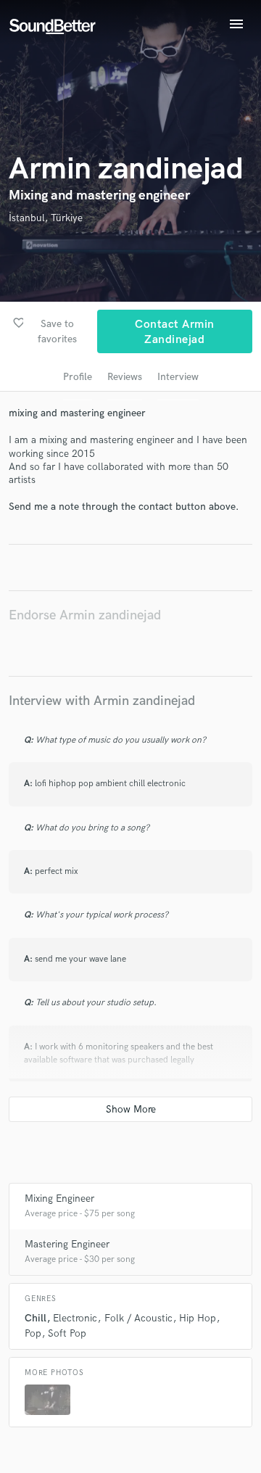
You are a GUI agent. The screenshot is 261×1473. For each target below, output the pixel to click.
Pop (33, 1333)
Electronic (75, 1318)
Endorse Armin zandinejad (85, 615)
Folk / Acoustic (138, 1318)
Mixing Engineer (59, 1198)
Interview (178, 377)
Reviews (124, 377)
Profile (77, 377)
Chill (35, 1318)
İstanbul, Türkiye (46, 218)
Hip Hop (197, 1318)
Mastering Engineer (67, 1244)
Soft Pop (67, 1333)
